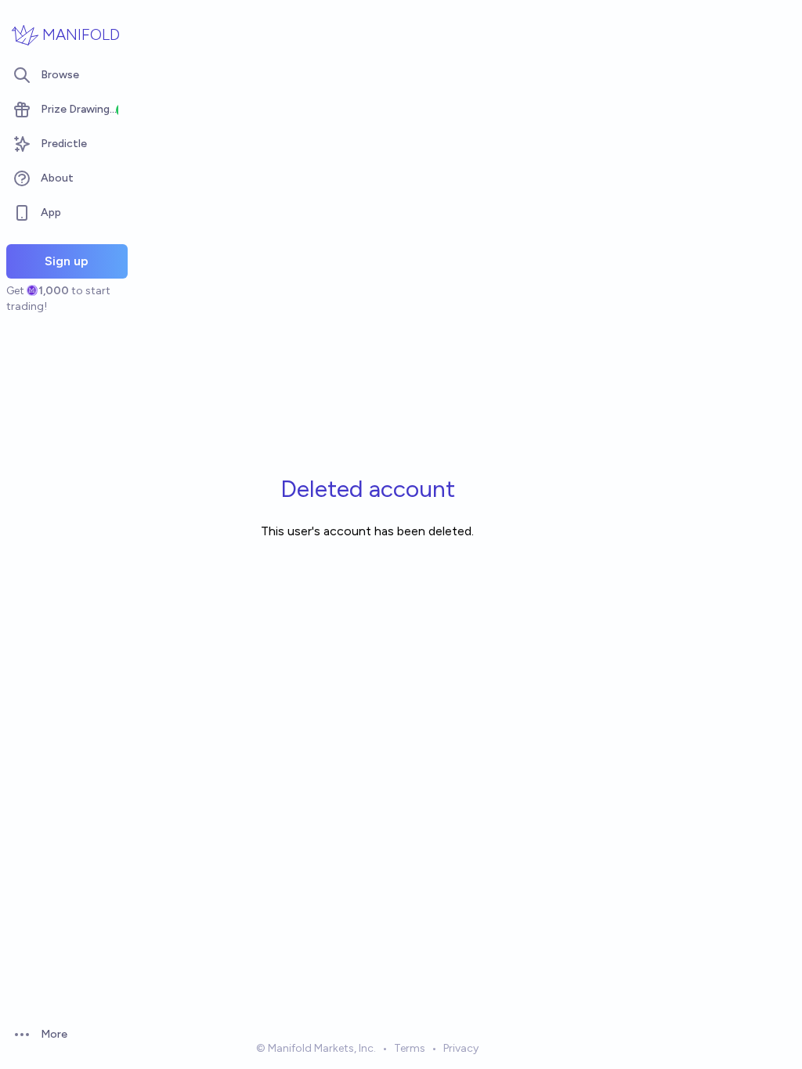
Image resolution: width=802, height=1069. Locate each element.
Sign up (67, 261)
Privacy (461, 1048)
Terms (409, 1048)
